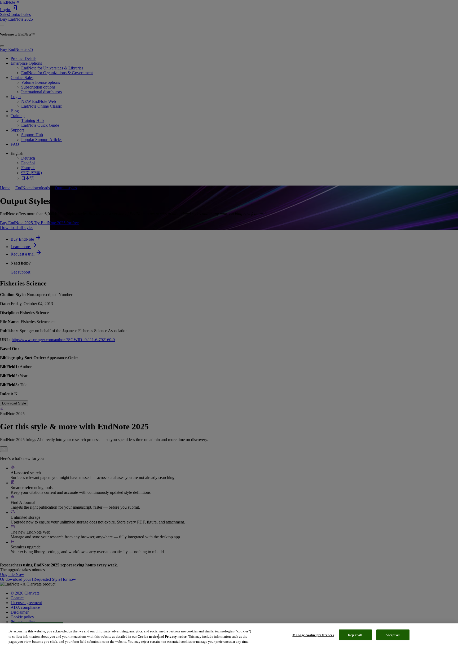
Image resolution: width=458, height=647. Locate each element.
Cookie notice (148, 637)
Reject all (355, 635)
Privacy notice (176, 637)
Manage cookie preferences (313, 635)
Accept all (392, 635)
